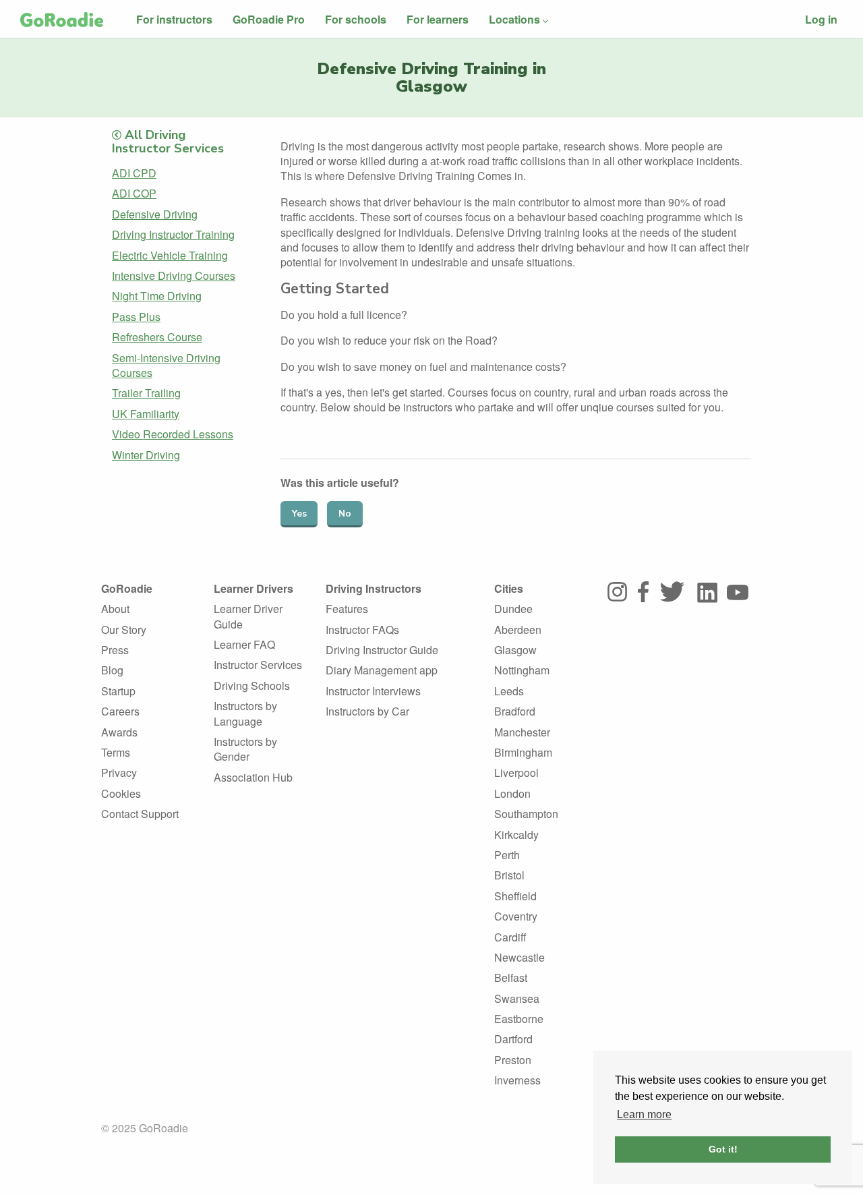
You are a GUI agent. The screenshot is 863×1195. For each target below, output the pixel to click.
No (344, 513)
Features (347, 608)
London (512, 793)
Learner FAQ (244, 644)
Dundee (513, 608)
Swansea (516, 998)
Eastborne (518, 1018)
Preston (512, 1060)
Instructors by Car (367, 711)
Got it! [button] (723, 1149)
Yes (299, 513)
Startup (118, 691)
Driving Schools (252, 685)
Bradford (514, 711)
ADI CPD (134, 173)
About (115, 608)
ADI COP (134, 193)
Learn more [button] (644, 1114)
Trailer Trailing (146, 393)
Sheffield (515, 896)
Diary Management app (382, 670)
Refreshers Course (157, 337)
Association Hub (253, 777)
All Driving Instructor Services (168, 141)
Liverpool (516, 772)
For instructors (174, 19)
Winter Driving (146, 455)
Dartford (513, 1039)
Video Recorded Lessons (172, 434)
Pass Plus (136, 316)
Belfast (510, 977)
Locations (514, 19)
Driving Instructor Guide (382, 650)
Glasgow (515, 650)
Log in (821, 19)
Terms (115, 752)
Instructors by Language (245, 713)
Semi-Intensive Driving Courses (166, 365)
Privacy (119, 772)
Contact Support (140, 813)
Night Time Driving (157, 295)
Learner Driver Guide (248, 616)
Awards (119, 732)
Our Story (123, 629)
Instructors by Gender (245, 749)
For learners (438, 19)
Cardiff (510, 937)
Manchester (522, 732)
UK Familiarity (145, 413)
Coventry (515, 916)
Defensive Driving (155, 214)
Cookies (121, 793)
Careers (120, 711)
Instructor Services (258, 664)
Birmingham (523, 752)
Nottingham (521, 670)
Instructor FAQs (362, 629)
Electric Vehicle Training (170, 255)
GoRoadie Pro (269, 19)
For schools (355, 19)
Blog (112, 670)
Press (115, 650)
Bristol (509, 875)
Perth (507, 855)
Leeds (509, 691)
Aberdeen (517, 629)
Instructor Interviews (373, 691)
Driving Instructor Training (173, 234)
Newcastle (519, 957)
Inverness (517, 1080)
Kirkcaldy (516, 834)
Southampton (526, 813)
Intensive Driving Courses (173, 275)
